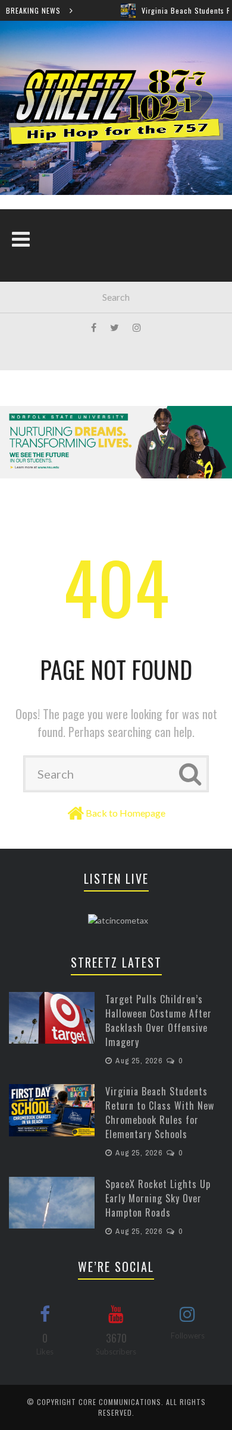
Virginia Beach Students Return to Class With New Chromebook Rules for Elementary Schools (159, 1112)
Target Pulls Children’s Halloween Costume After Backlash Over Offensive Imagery (158, 1020)
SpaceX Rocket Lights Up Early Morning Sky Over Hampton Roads (158, 1198)
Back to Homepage (125, 812)
